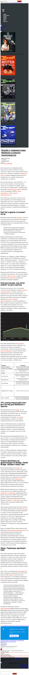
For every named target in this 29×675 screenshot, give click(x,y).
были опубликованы (6, 350)
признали (25, 509)
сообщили (19, 217)
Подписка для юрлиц (24, 665)
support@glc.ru (18, 658)
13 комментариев (12, 641)
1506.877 (9, 500)
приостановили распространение (16, 530)
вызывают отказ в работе (14, 189)
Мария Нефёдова (5, 158)
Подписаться (14, 636)
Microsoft (11, 625)
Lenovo (14, 276)
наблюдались (18, 479)
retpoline (11, 575)
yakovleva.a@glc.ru (17, 659)
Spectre (15, 625)
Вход (27, 2)
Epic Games (9, 299)
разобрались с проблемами (8, 493)
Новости (19, 625)
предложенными (5, 608)
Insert (14, 673)
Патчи (22, 625)
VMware (9, 276)
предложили (21, 571)
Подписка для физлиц (24, 664)
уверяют (17, 409)
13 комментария (5, 161)
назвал (2, 578)
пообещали (12, 277)
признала (17, 468)
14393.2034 (17, 500)
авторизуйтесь (4, 644)
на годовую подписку (16, 2)
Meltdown (7, 625)
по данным (20, 417)
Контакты (26, 668)
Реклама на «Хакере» (24, 666)
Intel (4, 625)
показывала (21, 343)
